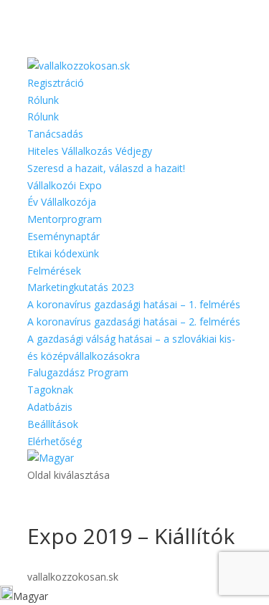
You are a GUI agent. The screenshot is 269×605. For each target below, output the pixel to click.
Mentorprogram (64, 219)
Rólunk (43, 100)
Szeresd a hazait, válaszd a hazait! (106, 168)
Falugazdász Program (77, 372)
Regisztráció (55, 83)
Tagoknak (50, 389)
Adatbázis (49, 407)
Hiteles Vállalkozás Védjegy (89, 151)
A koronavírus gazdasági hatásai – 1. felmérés (133, 304)
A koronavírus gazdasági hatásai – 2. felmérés (133, 321)
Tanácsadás (55, 133)
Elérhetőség (54, 441)
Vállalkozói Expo (64, 185)
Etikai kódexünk (63, 253)
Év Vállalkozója (61, 202)
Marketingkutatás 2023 (80, 287)
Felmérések (54, 270)
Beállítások (52, 424)
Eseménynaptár (63, 236)
